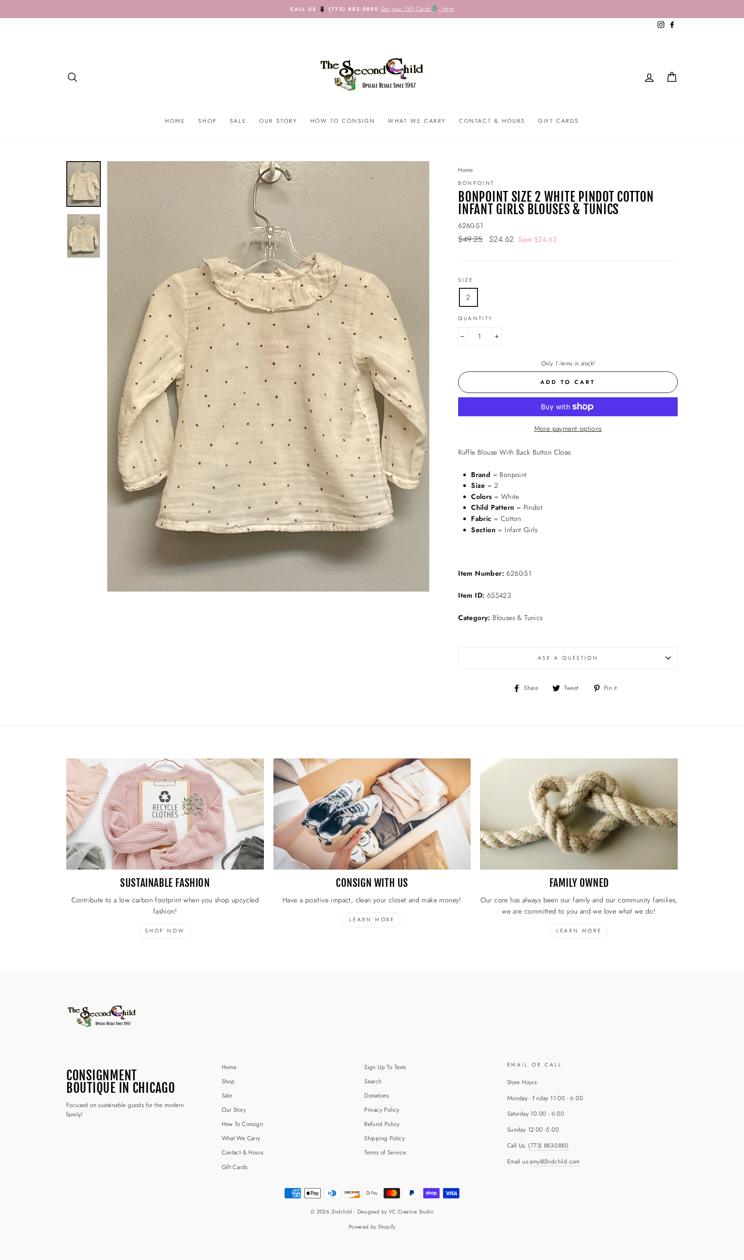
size (465, 280)
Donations (376, 1095)
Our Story (278, 121)
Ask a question (568, 658)
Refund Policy (382, 1124)
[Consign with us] (372, 814)
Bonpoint (476, 183)
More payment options (568, 429)
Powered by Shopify (372, 1227)
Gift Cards (558, 121)
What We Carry (417, 121)
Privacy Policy (382, 1109)
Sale (238, 121)
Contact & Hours (492, 121)
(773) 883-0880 (548, 1145)
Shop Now (165, 931)
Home (175, 121)
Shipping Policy (384, 1138)
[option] (372, 9)
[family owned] (579, 814)
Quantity (475, 318)
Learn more (371, 919)
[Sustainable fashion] (165, 814)
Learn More (578, 931)
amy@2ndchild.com (555, 1161)
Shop (207, 121)
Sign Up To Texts (385, 1067)
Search (372, 1081)
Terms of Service (385, 1152)
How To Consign (342, 121)
